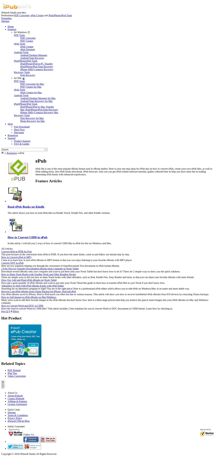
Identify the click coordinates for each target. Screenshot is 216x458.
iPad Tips (12, 373)
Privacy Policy (15, 418)
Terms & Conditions (18, 415)
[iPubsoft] (17, 10)
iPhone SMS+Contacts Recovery (36, 69)
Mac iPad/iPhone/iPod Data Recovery (39, 109)
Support (11, 138)
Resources (13, 135)
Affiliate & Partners (17, 401)
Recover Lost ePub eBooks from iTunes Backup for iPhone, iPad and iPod (38, 291)
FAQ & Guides (21, 144)
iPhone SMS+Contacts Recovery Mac (39, 112)
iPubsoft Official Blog (19, 421)
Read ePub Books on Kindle (26, 206)
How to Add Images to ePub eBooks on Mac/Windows (28, 297)
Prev (3, 311)
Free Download (22, 126)
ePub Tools (19, 43)
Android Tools (21, 52)
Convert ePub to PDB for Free (16, 251)
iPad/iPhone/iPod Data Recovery (36, 66)
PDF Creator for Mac (31, 87)
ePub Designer (27, 49)
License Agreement (17, 404)
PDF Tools (19, 35)
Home (11, 26)
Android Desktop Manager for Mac (38, 98)
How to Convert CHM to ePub (27, 237)
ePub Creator (37, 15)
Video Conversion (17, 376)
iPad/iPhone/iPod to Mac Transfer (37, 106)
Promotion (6, 18)
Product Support (22, 141)
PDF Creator (26, 41)
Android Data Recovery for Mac (36, 101)
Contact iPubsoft (16, 398)
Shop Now (19, 129)
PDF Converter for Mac (32, 84)
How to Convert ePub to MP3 (16, 257)
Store (10, 124)
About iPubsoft (15, 395)
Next (16, 311)
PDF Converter (21, 15)
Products (12, 29)
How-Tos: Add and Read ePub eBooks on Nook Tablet (29, 280)
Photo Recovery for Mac (32, 121)
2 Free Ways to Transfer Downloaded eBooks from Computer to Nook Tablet (40, 268)
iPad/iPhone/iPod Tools (60, 15)
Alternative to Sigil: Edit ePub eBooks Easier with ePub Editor (32, 285)
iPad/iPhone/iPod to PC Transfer (36, 63)
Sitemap (5, 21)
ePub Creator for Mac (31, 92)
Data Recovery (27, 75)
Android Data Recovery (32, 58)
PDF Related (14, 370)
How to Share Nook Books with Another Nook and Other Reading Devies (38, 274)
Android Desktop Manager (33, 55)
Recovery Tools (22, 72)
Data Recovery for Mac (32, 118)
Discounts (19, 132)
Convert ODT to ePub (12, 263)
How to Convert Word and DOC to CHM (22, 305)
